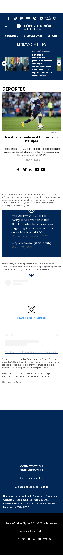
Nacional (11, 36)
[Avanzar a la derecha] (60, 36)
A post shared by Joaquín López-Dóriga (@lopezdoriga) (32, 352)
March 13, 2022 (21, 247)
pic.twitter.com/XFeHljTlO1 (29, 236)
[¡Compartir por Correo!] (43, 169)
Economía (51, 496)
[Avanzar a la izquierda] (4, 63)
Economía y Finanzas (41, 51)
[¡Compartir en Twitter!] (25, 169)
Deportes (53, 36)
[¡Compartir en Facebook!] (18, 169)
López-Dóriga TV (12, 503)
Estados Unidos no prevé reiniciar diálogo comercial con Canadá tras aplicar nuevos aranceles (42, 65)
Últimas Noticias (45, 503)
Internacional (33, 36)
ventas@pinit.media (31, 469)
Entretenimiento (39, 500)
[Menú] (6, 26)
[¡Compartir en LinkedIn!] (37, 169)
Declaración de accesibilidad (31, 487)
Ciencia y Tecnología (15, 500)
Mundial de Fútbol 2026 (16, 507)
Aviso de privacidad (31, 478)
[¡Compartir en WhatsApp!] (30, 169)
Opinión (29, 503)
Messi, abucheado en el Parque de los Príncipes (31, 139)
